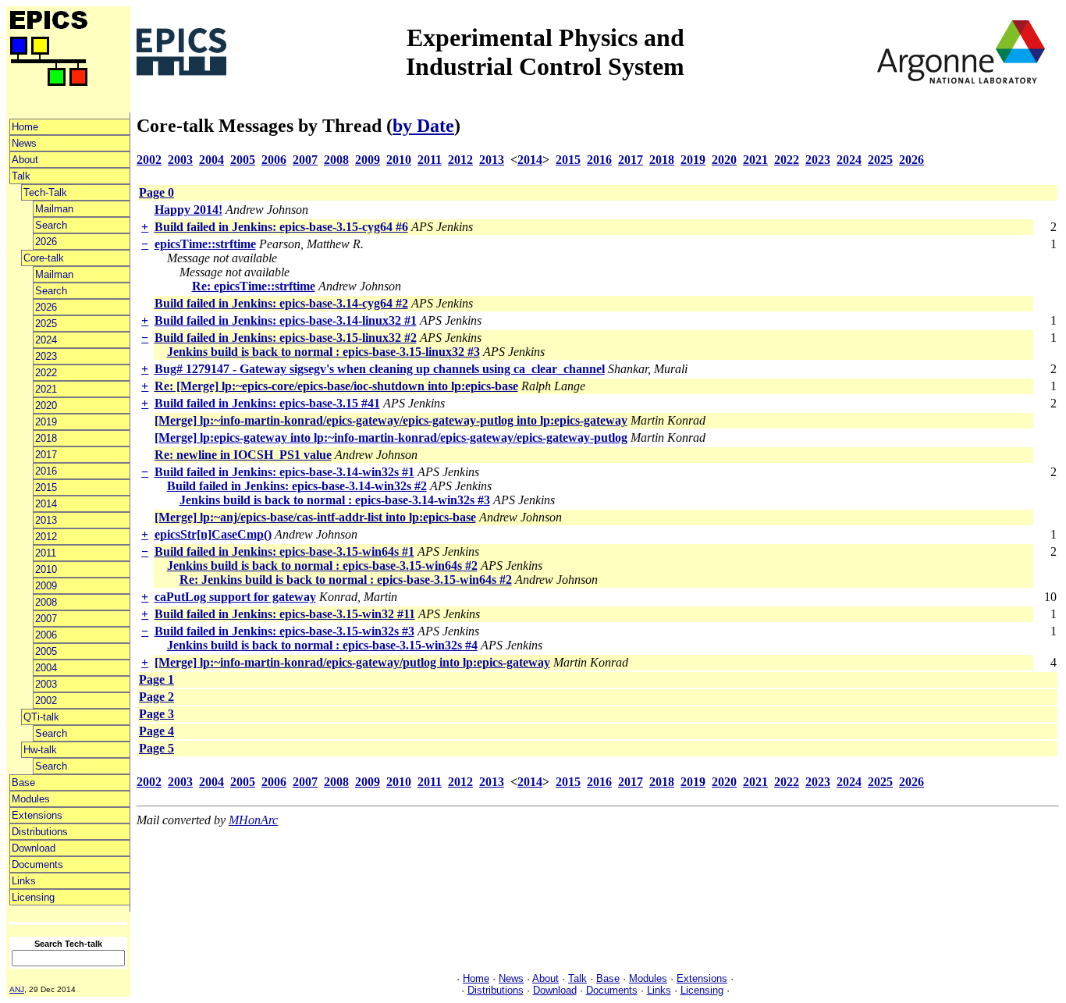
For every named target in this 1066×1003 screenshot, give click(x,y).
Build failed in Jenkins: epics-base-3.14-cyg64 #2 (281, 303)
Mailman (54, 209)
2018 (46, 438)
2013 (46, 520)
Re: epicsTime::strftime (253, 286)
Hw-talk (40, 750)
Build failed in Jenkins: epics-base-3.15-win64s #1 (284, 551)
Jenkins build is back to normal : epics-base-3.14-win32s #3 (334, 500)
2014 (46, 504)
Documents (37, 864)
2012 (46, 536)
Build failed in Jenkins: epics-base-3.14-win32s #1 (284, 471)
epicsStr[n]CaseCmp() (213, 534)
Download (33, 848)
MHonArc (253, 820)
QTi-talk (41, 717)
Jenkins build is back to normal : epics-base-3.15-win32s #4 (322, 645)
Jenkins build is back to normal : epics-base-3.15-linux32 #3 (323, 351)
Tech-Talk (45, 192)
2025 (46, 323)
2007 (46, 618)
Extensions (37, 815)
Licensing (33, 897)
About (25, 159)
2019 (46, 422)
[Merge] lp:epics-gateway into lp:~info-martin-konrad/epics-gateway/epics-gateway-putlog (391, 437)
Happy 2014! (188, 209)
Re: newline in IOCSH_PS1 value (243, 454)
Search (51, 225)
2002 (46, 700)
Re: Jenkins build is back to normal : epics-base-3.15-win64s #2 (345, 579)
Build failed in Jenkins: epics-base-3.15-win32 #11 (285, 614)
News (24, 143)
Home (25, 127)
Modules (31, 799)
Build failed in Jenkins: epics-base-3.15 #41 (267, 403)
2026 (46, 241)
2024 (46, 340)
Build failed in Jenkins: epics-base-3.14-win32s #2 (297, 486)
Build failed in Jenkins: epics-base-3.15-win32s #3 (284, 631)
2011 (45, 553)
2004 (46, 668)
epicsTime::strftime (205, 244)
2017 (46, 455)
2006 (46, 635)
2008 (46, 602)
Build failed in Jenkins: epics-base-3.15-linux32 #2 (286, 337)
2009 (46, 586)
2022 (46, 373)
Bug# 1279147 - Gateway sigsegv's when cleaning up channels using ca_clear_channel (380, 368)
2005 (46, 651)
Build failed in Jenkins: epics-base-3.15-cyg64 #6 (281, 226)
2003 (46, 684)
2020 (46, 405)
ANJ (16, 989)
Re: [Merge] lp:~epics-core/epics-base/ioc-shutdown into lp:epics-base (336, 386)
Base (23, 782)
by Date (423, 126)
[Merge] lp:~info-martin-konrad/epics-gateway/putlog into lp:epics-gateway (352, 662)
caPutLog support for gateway (235, 596)
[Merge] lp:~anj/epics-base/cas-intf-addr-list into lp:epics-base (315, 517)
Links (24, 881)
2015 (46, 487)
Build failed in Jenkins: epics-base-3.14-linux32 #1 (286, 320)
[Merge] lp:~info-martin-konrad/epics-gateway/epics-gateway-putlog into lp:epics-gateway (391, 420)
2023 (46, 356)
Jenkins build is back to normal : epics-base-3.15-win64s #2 (322, 565)
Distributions (40, 832)
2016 (46, 471)
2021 (46, 389)
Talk (21, 176)
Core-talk (43, 258)
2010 (46, 569)
